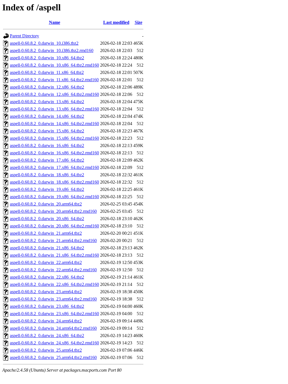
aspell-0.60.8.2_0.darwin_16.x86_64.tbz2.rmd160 (54, 152)
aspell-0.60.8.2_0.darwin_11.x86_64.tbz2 (47, 72)
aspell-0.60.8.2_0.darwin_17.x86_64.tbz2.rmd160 (54, 167)
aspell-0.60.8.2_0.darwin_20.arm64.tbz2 (46, 204)
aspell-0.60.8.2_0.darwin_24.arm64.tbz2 (46, 321)
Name (54, 22)
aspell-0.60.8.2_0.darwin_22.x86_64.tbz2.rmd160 (54, 284)
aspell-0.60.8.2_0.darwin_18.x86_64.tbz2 (47, 174)
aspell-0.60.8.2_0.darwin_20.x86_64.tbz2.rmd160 (54, 225)
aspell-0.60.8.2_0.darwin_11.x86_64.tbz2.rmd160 (54, 79)
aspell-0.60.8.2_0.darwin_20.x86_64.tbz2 (47, 218)
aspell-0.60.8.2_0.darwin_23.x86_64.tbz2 (47, 306)
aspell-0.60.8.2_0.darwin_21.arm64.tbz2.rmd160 (53, 240)
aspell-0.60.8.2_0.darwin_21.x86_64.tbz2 (47, 247)
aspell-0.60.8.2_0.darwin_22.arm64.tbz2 (46, 262)
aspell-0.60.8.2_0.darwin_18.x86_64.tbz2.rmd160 (54, 182)
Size (138, 22)
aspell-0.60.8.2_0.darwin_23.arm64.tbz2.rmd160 (53, 299)
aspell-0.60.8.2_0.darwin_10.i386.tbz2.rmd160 (51, 50)
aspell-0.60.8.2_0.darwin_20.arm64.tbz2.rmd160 (53, 211)
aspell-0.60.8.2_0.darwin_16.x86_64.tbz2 (47, 145)
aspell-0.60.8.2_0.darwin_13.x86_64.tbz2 (47, 101)
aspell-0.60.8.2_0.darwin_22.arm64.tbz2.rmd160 (53, 269)
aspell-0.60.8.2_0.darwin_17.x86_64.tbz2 (47, 160)
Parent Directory (24, 35)
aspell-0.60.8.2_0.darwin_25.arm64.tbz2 (46, 350)
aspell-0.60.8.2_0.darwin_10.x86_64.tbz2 (47, 57)
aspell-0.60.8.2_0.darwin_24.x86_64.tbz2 (47, 335)
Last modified (116, 22)
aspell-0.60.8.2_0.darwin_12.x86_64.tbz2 (47, 87)
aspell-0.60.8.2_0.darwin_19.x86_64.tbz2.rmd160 (54, 196)
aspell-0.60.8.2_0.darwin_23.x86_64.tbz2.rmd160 (54, 313)
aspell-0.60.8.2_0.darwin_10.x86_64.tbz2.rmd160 (54, 65)
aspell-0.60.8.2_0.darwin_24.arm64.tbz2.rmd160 (53, 328)
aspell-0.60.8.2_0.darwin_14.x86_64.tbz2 (47, 116)
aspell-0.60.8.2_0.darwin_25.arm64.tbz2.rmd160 (53, 357)
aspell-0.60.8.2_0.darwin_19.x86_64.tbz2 (47, 189)
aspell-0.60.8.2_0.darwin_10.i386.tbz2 (44, 43)
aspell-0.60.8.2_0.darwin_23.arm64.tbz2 (46, 291)
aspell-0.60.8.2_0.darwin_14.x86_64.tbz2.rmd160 (54, 123)
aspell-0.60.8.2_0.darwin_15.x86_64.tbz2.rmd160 (54, 138)
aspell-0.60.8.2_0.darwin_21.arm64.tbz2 (46, 233)
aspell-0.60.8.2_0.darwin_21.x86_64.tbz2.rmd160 (54, 255)
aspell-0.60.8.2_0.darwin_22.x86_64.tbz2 (47, 277)
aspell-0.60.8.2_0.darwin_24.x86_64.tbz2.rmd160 (54, 342)
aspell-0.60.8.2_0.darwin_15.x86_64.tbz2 (47, 130)
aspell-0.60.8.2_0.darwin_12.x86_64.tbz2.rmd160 (54, 94)
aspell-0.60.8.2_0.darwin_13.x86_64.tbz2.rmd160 (54, 109)
